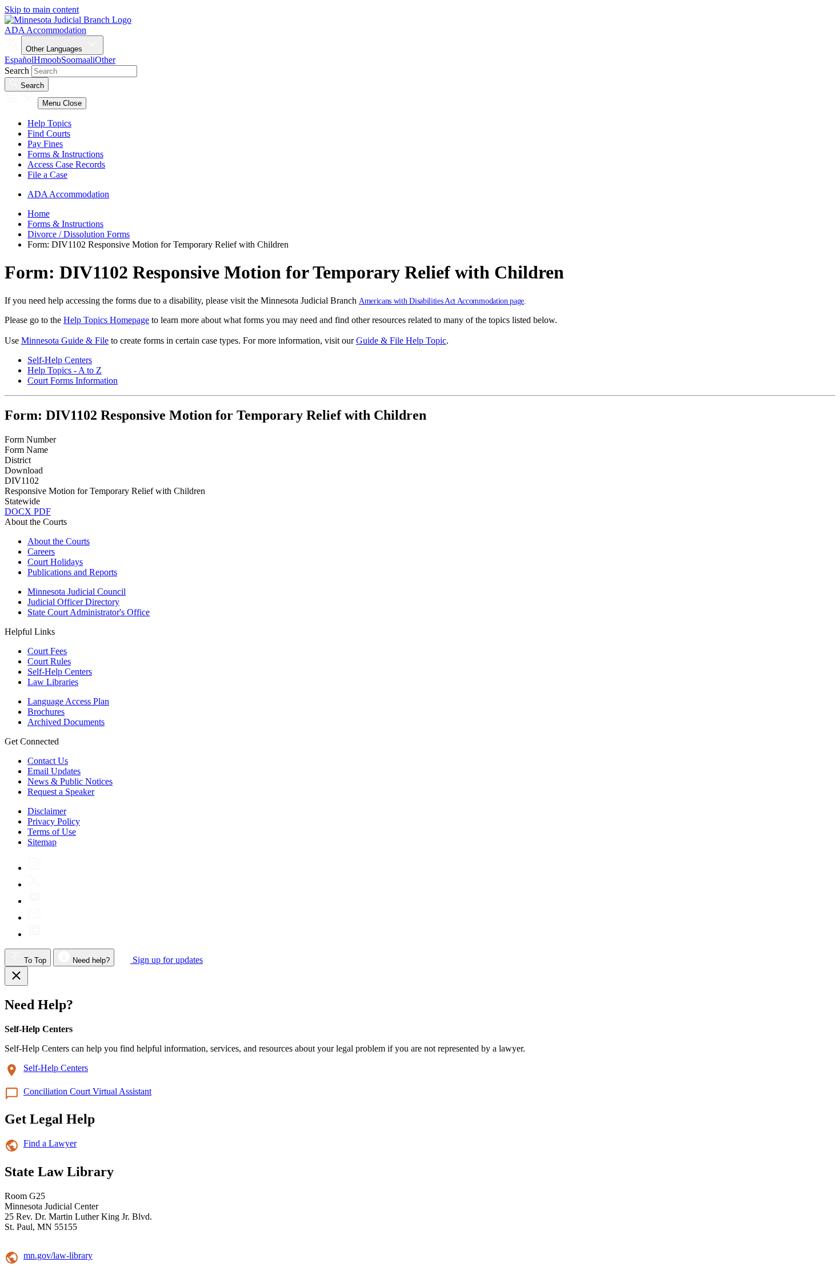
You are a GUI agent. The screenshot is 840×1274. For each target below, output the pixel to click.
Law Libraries (52, 682)
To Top (34, 960)
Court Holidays (55, 562)
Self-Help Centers (59, 360)
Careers (41, 551)
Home (38, 213)
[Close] (16, 976)
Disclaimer (46, 811)
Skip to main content (42, 9)
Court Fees (47, 651)
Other (105, 60)
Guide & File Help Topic (401, 340)
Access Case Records (66, 164)
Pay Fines (45, 144)
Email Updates (54, 771)
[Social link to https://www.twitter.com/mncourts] (34, 884)
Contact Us (47, 761)
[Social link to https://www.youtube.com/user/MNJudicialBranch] (34, 901)
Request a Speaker (60, 792)
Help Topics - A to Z (64, 370)
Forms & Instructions (65, 154)
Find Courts (48, 133)
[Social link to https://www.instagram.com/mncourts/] (34, 868)
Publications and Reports (72, 572)
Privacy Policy (53, 821)
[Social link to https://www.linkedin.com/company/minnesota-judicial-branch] (34, 934)
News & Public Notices (70, 781)
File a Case (47, 175)
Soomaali (78, 60)
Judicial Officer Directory (73, 602)
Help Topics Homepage (106, 320)
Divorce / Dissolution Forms (78, 234)
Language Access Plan (68, 701)
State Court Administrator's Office (88, 612)
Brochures (46, 711)
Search (17, 70)
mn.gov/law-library (58, 1255)
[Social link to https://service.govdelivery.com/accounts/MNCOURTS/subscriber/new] (34, 917)
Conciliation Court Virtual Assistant (87, 1091)
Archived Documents (66, 722)
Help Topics (49, 123)
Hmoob (47, 60)
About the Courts (58, 541)
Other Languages (55, 49)
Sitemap (42, 842)
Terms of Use (51, 832)
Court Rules (49, 661)
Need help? (90, 960)
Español (19, 60)
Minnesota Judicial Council (76, 591)
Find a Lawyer (50, 1143)
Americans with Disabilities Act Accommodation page (441, 301)
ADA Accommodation (45, 30)
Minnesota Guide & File (65, 340)
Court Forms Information (72, 380)
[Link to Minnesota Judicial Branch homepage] (68, 20)
